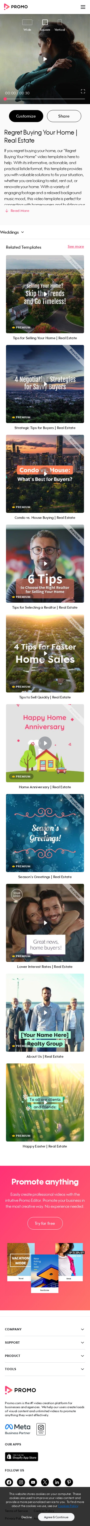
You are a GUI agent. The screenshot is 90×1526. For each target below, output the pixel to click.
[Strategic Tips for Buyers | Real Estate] (45, 384)
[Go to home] (17, 7)
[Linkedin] (57, 1482)
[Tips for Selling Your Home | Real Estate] (45, 294)
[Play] (45, 59)
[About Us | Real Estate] (45, 1013)
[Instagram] (41, 1429)
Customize (26, 116)
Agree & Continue (56, 1517)
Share (64, 116)
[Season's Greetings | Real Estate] (45, 833)
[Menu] (83, 7)
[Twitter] (45, 1482)
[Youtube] (33, 1482)
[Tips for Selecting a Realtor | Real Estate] (45, 564)
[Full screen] (83, 91)
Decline (27, 1517)
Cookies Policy (68, 1506)
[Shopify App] (45, 1456)
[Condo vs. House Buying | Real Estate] (45, 474)
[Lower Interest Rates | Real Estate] (45, 923)
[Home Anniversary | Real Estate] (45, 743)
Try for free (45, 1223)
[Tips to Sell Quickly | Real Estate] (45, 653)
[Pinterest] (69, 1482)
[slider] (5, 99)
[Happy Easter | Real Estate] (45, 1102)
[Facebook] (17, 1429)
